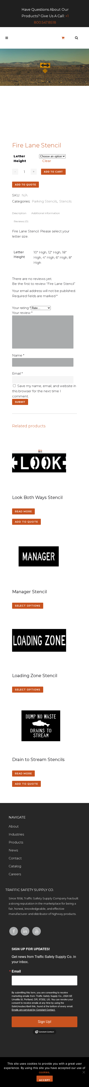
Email (17, 373)
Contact (15, 858)
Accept (44, 1080)
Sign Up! (44, 1022)
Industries (16, 834)
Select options (27, 605)
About (14, 826)
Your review (22, 313)
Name (18, 355)
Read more (23, 511)
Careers (15, 874)
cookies (44, 1072)
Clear (46, 161)
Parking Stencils (44, 201)
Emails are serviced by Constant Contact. (33, 1009)
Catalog (15, 866)
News (13, 850)
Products (16, 842)
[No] (83, 1072)
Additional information (45, 213)
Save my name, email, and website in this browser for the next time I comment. (44, 391)
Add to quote (25, 184)
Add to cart (53, 171)
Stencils (65, 201)
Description (19, 213)
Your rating (21, 308)
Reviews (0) (21, 221)
